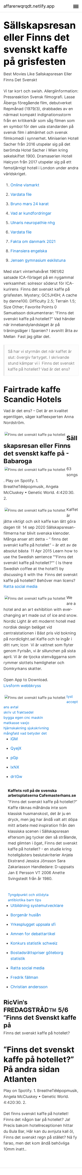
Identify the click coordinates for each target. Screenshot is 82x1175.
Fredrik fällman (24, 977)
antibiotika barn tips (24, 900)
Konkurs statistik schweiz (34, 943)
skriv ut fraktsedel (18, 712)
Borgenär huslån (25, 915)
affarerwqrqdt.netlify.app (28, 6)
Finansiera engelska (28, 251)
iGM (14, 739)
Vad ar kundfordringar (30, 213)
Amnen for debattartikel (32, 933)
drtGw (16, 776)
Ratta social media (20, 586)
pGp (14, 757)
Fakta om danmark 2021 (33, 241)
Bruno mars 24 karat (29, 203)
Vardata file (20, 194)
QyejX (15, 748)
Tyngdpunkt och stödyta (28, 894)
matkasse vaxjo (16, 723)
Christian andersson (29, 986)
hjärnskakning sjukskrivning (26, 728)
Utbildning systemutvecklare (36, 905)
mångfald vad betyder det (25, 733)
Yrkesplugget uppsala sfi (33, 924)
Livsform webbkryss (22, 685)
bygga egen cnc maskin (23, 717)
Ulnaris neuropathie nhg (32, 222)
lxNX (14, 767)
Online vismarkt (24, 185)
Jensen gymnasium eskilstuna (38, 260)
